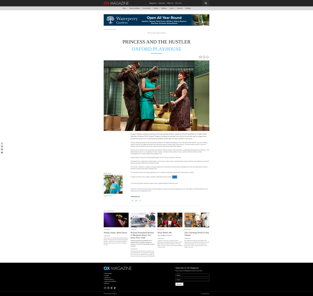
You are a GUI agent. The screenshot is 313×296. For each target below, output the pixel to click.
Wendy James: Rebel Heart (115, 232)
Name (179, 275)
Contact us (107, 277)
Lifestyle (156, 8)
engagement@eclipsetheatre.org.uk (168, 183)
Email (178, 279)
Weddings (188, 8)
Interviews (161, 3)
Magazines (152, 3)
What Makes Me (164, 232)
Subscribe (179, 284)
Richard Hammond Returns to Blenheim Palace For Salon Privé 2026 (142, 235)
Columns (171, 8)
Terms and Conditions (110, 281)
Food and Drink (147, 8)
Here (174, 177)
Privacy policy (108, 273)
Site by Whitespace (205, 293)
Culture (124, 8)
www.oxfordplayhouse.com (143, 191)
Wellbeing (163, 8)
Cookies (107, 275)
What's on (170, 3)
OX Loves (178, 3)
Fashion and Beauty (134, 8)
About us (107, 283)
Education (179, 8)
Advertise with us (109, 279)
